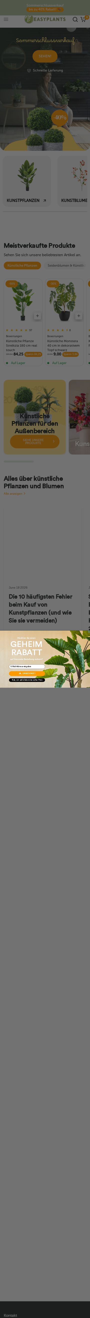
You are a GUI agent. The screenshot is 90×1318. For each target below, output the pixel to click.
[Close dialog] (89, 631)
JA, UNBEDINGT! (27, 673)
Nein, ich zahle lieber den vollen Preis (27, 680)
